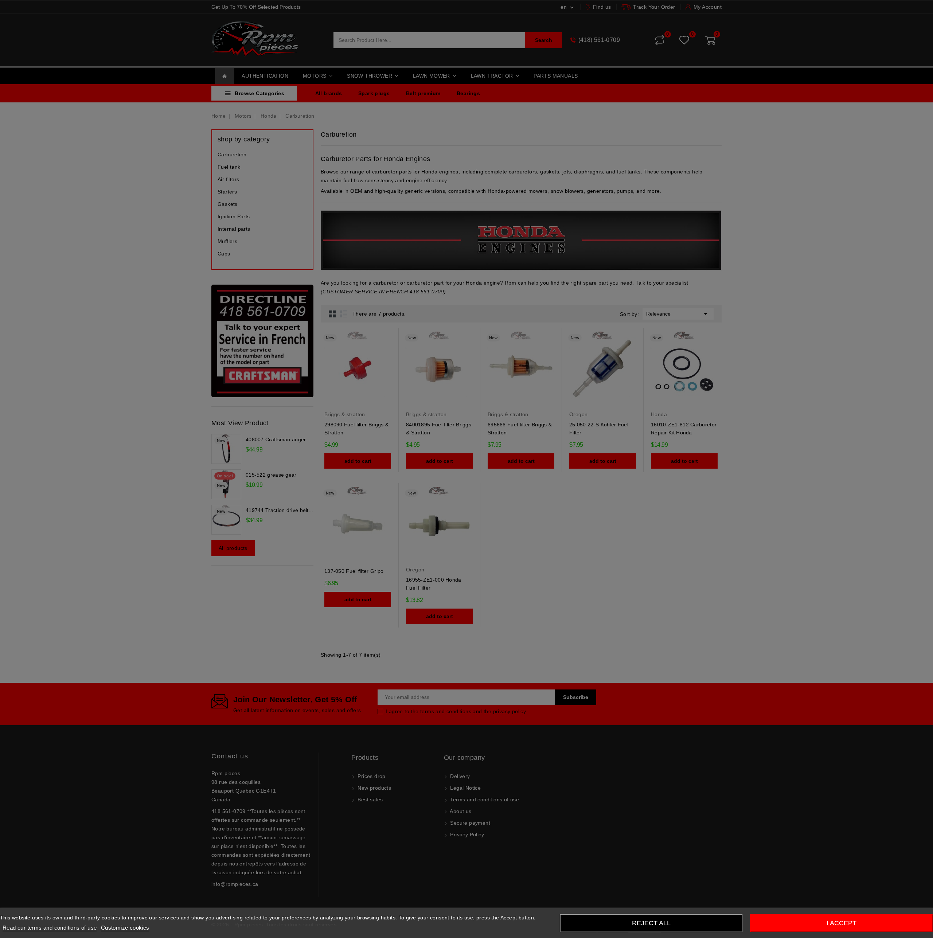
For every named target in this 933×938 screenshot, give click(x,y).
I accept (841, 923)
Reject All (651, 923)
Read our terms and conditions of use (50, 928)
